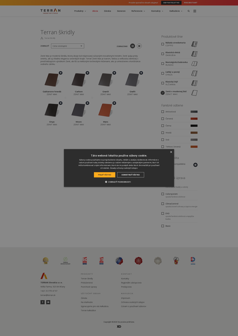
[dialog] (119, 168)
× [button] (171, 152)
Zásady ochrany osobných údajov (124, 168)
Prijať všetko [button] (104, 174)
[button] (119, 181)
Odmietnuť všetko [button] (130, 174)
